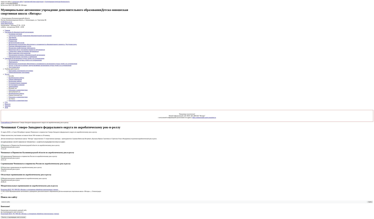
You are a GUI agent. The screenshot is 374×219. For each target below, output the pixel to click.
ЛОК (6, 107)
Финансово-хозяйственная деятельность (22, 48)
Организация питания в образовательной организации (27, 55)
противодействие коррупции (34, 1)
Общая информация (15, 79)
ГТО (6, 102)
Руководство (13, 41)
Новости (7, 104)
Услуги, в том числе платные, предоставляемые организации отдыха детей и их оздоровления (40, 65)
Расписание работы (15, 81)
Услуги (7, 74)
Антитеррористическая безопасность (57, 1)
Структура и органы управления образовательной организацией (30, 35)
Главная (7, 30)
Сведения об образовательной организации (19, 32)
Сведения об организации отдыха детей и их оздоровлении (24, 58)
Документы (12, 37)
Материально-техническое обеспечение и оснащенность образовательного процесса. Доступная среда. (43, 44)
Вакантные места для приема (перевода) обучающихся (27, 49)
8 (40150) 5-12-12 (6, 22)
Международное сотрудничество (19, 53)
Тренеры (7, 106)
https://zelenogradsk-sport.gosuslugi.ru (204, 117)
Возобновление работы (16, 78)
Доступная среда (14, 67)
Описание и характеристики (18, 90)
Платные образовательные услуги (20, 46)
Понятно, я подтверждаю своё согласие (13, 217)
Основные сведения (15, 34)
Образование (13, 39)
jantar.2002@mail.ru (7, 23)
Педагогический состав (16, 42)
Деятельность (13, 62)
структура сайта (17, 1)
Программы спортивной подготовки (21, 71)
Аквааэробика (13, 86)
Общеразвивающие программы (19, 72)
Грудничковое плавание (16, 85)
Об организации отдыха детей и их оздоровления (25, 60)
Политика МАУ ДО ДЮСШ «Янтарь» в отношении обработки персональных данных (29, 189)
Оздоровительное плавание (18, 83)
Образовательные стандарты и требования (23, 56)
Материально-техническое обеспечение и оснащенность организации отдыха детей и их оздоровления (43, 63)
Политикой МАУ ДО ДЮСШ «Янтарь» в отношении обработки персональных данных (30, 214)
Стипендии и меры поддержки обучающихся (24, 51)
